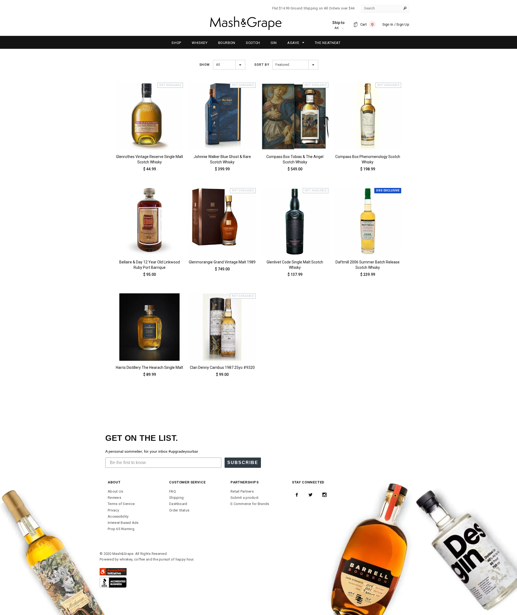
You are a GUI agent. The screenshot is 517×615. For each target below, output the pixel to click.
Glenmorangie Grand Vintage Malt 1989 (222, 262)
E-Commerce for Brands (249, 504)
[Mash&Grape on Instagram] (324, 495)
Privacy (113, 510)
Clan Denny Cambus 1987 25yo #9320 (222, 367)
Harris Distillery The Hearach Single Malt (149, 367)
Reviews (114, 498)
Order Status (179, 510)
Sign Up (402, 24)
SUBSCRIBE (242, 462)
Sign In (387, 24)
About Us (115, 491)
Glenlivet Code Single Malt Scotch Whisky (295, 265)
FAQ (172, 491)
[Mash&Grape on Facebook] (297, 495)
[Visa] (113, 582)
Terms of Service (121, 504)
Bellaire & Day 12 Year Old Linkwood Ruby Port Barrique (149, 265)
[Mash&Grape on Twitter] (310, 495)
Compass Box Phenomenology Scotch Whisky (367, 159)
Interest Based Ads (123, 523)
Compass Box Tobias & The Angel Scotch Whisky (294, 159)
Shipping (176, 498)
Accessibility (118, 516)
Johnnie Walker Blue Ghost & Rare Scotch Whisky (222, 159)
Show (204, 65)
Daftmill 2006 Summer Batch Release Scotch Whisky (368, 265)
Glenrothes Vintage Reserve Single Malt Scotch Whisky (149, 159)
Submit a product (244, 498)
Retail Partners (242, 491)
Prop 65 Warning (121, 529)
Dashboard (178, 504)
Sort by (261, 65)
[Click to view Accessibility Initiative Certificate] (113, 571)
